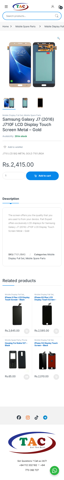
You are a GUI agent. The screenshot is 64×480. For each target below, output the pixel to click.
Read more (27, 377)
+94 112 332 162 (28, 465)
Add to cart (45, 175)
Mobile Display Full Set (12, 115)
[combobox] (27, 16)
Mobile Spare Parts (25, 26)
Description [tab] (10, 198)
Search (56, 16)
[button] (58, 38)
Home (5, 26)
